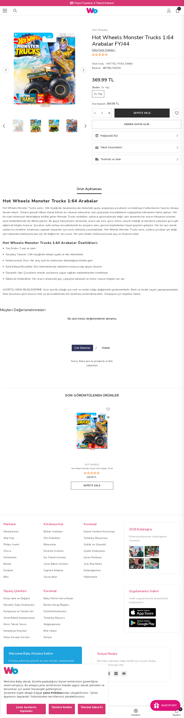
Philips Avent (11, 544)
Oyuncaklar (50, 577)
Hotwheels (10, 557)
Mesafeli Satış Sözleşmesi (19, 605)
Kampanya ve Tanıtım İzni (19, 611)
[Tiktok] (116, 674)
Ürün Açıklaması (89, 189)
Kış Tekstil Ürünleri (55, 557)
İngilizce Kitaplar (53, 570)
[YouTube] (124, 674)
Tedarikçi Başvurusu (96, 538)
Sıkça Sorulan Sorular (17, 637)
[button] (6, 70)
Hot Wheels (100, 30)
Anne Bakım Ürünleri (56, 564)
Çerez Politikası (93, 557)
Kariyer (48, 637)
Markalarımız (11, 531)
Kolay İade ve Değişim (17, 598)
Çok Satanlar (82, 348)
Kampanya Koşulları (15, 630)
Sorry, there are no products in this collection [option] (92, 363)
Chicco (8, 551)
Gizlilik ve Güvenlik (95, 544)
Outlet (106, 348)
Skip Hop (9, 538)
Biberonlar (50, 544)
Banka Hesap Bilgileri (56, 605)
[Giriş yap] (169, 11)
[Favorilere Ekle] (108, 409)
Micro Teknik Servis (15, 624)
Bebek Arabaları (53, 531)
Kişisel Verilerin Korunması (99, 531)
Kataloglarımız (92, 570)
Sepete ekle (142, 113)
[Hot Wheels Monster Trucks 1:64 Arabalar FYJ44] (92, 431)
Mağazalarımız (52, 624)
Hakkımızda (90, 577)
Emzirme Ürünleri (54, 551)
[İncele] (108, 417)
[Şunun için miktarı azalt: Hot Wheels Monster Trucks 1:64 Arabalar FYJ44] (94, 113)
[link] (176, 113)
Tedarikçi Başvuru (54, 618)
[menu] (5, 10)
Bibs (6, 577)
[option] (45, 70)
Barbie (7, 564)
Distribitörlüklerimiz (55, 611)
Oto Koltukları (52, 538)
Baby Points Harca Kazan (58, 598)
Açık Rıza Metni (93, 564)
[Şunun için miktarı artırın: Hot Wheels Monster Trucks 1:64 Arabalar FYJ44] (109, 113)
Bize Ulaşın (50, 630)
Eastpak (8, 570)
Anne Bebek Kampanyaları (19, 618)
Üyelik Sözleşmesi (94, 551)
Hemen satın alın (136, 124)
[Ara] (15, 10)
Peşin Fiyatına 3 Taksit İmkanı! (94, 3)
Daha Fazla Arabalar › (104, 50)
